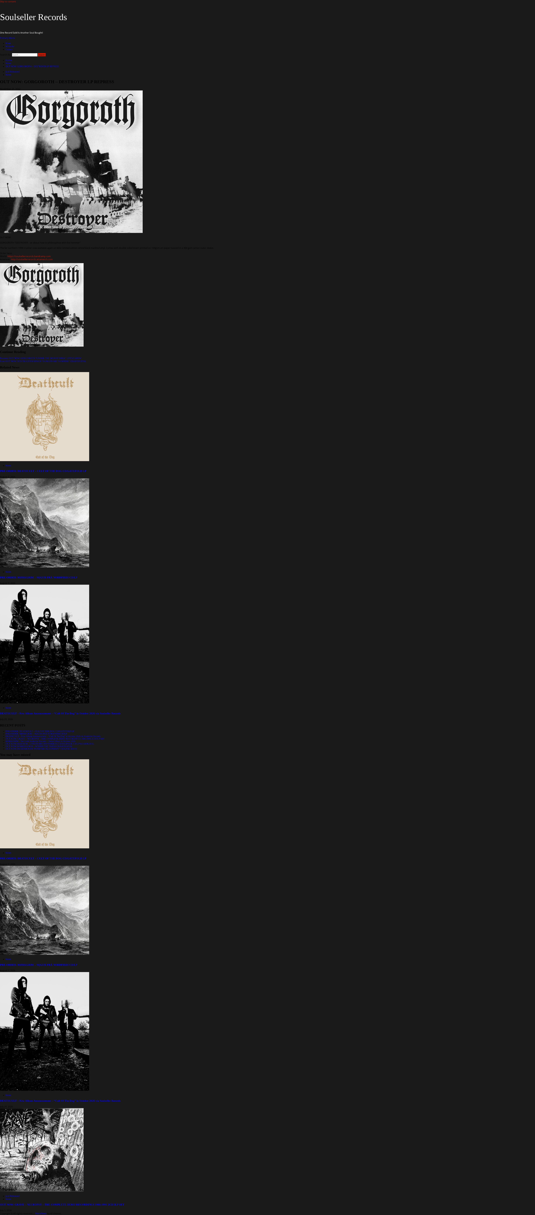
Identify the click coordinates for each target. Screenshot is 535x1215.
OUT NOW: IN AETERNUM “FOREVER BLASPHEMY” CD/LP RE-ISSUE (41, 749)
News (8, 74)
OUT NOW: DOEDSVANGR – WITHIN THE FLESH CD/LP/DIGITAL (39, 746)
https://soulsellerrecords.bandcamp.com (29, 256)
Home (8, 43)
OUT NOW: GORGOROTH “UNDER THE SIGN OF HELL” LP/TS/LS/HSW (40, 358)
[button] (7, 38)
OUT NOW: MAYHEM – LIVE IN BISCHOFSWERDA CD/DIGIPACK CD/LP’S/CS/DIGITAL (50, 744)
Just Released (13, 71)
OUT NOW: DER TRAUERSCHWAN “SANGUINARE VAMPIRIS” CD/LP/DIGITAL (43, 361)
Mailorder (10, 46)
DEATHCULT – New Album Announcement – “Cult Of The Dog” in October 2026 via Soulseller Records (60, 713)
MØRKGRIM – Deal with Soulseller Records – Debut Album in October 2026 (40, 741)
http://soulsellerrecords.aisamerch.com (32, 259)
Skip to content (8, 1)
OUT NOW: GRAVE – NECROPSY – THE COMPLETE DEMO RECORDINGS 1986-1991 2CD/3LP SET (55, 739)
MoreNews (41, 1213)
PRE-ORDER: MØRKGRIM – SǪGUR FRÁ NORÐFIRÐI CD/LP (38, 577)
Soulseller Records (33, 17)
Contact (9, 49)
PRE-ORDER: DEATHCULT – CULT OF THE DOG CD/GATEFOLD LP (43, 471)
